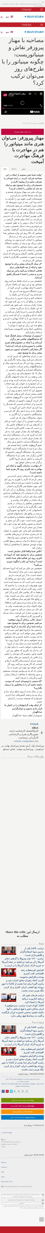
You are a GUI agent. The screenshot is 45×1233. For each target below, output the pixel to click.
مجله (27, 1079)
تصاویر (23, 169)
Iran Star (3, 1084)
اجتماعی (26, 1081)
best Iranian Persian (13, 1084)
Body (5, 169)
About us (3, 1162)
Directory (27, 1086)
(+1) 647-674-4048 (6, 1133)
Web (22, 1086)
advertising (26, 1084)
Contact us (4, 1167)
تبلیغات (22, 1081)
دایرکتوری (20, 1079)
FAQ (2, 1172)
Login (2, 1177)
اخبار (7, 1079)
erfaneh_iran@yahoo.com (26, 741)
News (20, 1084)
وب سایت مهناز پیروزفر (22, 132)
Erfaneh (34, 724)
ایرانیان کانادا (13, 1079)
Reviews (14, 169)
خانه (43, 2)
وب (25, 1079)
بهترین (31, 1079)
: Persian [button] (27, 9)
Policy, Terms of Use (7, 1181)
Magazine (33, 1084)
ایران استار (36, 1079)
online (38, 1084)
